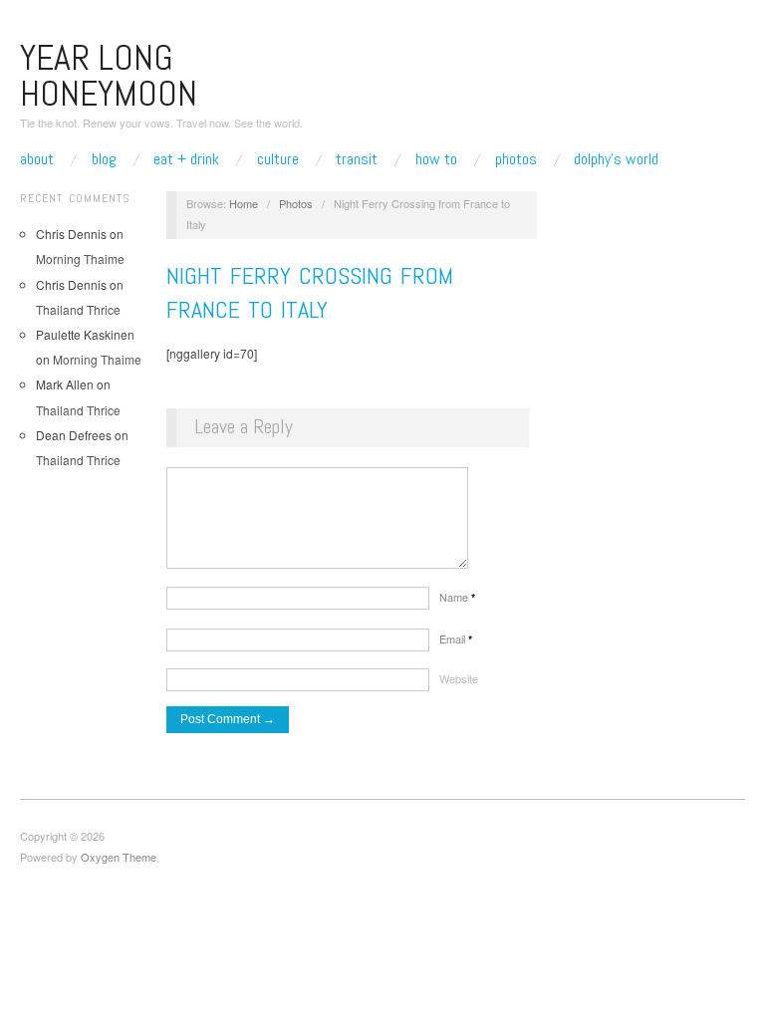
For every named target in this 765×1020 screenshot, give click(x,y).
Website (458, 678)
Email (455, 638)
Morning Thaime (80, 258)
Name (457, 597)
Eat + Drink (186, 159)
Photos (516, 159)
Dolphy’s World (616, 159)
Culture (278, 159)
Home (243, 203)
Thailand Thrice (78, 309)
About (37, 159)
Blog (104, 159)
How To (436, 159)
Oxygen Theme (118, 857)
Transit (357, 159)
